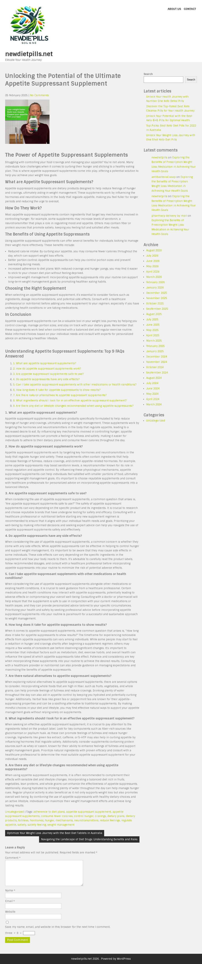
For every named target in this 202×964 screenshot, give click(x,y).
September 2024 (157, 372)
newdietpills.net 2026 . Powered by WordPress (101, 958)
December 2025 (156, 293)
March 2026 (154, 277)
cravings (100, 816)
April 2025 (152, 335)
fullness (23, 820)
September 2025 (157, 309)
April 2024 (152, 399)
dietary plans (115, 816)
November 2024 (156, 362)
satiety (22, 824)
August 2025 (154, 314)
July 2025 (152, 319)
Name (10, 890)
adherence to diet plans (49, 811)
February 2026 (155, 282)
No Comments (39, 95)
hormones (36, 820)
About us (174, 9)
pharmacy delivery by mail (169, 215)
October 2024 (155, 367)
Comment (13, 858)
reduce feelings (110, 820)
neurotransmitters (86, 820)
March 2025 (154, 340)
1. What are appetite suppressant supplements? (44, 363)
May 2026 (152, 266)
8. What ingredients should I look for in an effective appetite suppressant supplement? (70, 400)
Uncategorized (14, 811)
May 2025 (152, 330)
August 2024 (154, 378)
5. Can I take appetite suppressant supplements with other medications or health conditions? (74, 384)
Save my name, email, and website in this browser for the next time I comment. (57, 927)
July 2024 (152, 383)
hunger (49, 820)
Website (10, 911)
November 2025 (156, 298)
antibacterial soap (164, 177)
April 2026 (152, 271)
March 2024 (154, 404)
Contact (190, 9)
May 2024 (152, 394)
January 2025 (155, 351)
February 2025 (155, 346)
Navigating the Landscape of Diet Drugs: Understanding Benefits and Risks (89, 839)
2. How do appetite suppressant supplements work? (47, 368)
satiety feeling (37, 824)
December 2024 (156, 356)
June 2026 (153, 261)
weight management (60, 824)
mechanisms (64, 820)
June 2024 (153, 388)
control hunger (84, 816)
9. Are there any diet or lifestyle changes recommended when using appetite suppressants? (73, 406)
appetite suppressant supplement (88, 811)
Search (148, 74)
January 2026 (155, 287)
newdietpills (159, 157)
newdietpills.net (29, 54)
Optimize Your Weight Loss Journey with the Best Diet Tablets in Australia (54, 833)
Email (10, 901)
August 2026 (154, 250)
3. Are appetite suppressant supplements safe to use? (48, 374)
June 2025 (153, 324)
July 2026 (152, 255)
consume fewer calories (57, 816)
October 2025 (155, 303)
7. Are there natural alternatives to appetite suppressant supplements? (60, 395)
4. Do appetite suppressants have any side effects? (46, 379)
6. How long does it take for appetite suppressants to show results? (56, 390)
